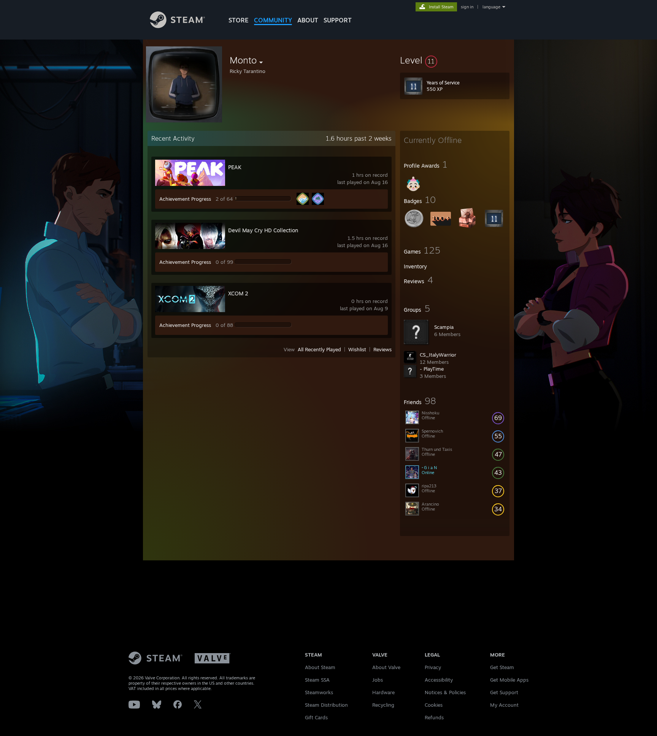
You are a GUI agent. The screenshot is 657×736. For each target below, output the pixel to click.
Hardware (383, 692)
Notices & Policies (445, 692)
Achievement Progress (185, 199)
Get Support (504, 692)
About (307, 20)
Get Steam (502, 667)
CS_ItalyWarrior (438, 355)
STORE (239, 20)
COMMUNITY (273, 20)
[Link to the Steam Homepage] (177, 26)
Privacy (433, 667)
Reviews (382, 349)
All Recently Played (319, 349)
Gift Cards (316, 717)
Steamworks (319, 692)
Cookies (434, 705)
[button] (454, 60)
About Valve (386, 667)
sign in (467, 7)
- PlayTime (432, 369)
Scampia (444, 327)
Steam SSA (317, 680)
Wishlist (357, 349)
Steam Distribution (326, 705)
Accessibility (439, 680)
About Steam (320, 667)
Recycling (383, 705)
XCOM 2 (238, 293)
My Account (504, 705)
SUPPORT (338, 20)
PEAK (234, 167)
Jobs (377, 680)
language (491, 7)
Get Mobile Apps (509, 680)
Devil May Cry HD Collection (263, 230)
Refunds (434, 717)
